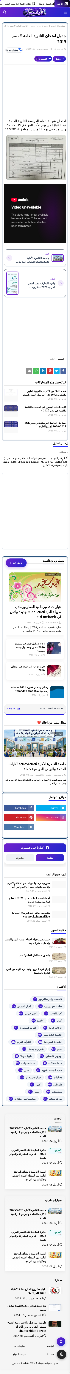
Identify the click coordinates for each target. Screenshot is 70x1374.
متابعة (50, 857)
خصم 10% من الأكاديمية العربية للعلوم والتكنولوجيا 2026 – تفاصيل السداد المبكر (44, 393)
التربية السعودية (25, 1027)
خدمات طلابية (53, 1063)
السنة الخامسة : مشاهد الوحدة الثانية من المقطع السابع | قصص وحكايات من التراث (29, 1175)
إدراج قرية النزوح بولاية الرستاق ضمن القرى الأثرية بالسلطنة (28, 971)
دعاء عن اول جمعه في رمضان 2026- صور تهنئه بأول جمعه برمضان (30, 647)
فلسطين (55, 1084)
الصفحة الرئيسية (58, 25)
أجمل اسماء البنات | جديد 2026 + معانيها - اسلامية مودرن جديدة (28, 900)
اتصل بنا (50, 1354)
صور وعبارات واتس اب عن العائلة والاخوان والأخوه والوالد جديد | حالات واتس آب (28, 885)
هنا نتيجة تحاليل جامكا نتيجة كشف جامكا (26, 1308)
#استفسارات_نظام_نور (48, 999)
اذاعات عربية (53, 1027)
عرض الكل (17, 562)
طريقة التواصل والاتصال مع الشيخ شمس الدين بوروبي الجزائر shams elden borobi (26, 1326)
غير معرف (58, 48)
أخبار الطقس (21, 1006)
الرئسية (50, 1346)
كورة (35, 1084)
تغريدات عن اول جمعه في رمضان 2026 (28, 668)
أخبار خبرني (28, 1013)
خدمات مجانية (25, 1063)
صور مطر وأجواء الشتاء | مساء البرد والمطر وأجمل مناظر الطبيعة (27, 941)
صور (23, 1070)
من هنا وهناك (52, 1098)
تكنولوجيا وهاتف (33, 1049)
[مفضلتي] (61, 1341)
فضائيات (55, 1077)
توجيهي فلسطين (51, 1056)
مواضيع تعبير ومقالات (22, 1098)
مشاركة (20, 858)
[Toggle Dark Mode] (61, 1354)
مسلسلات (54, 1091)
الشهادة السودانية (50, 1042)
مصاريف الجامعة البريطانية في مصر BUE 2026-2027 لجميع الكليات (45, 424)
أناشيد (37, 1020)
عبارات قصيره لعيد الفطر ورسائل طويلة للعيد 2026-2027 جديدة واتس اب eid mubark (35, 612)
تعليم (45, 25)
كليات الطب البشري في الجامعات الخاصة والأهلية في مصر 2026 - (45, 408)
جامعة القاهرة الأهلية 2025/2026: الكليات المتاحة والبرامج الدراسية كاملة (37, 766)
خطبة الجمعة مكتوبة (49, 1070)
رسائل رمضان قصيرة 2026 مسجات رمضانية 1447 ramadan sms (29, 689)
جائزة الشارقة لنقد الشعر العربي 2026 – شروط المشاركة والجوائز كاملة (27, 1153)
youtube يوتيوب (50, 1006)
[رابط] (35, 157)
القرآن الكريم (21, 1042)
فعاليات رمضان (30, 1077)
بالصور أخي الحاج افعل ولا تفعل (34, 955)
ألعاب (57, 1020)
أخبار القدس (53, 1013)
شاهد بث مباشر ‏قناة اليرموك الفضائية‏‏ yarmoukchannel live (31, 914)
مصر (33, 1091)
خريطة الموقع (19, 1354)
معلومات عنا (19, 1346)
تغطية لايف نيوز (20, 1363)
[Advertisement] (35, 91)
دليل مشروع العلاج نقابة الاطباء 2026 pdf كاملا (28, 1291)
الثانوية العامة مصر (50, 1034)
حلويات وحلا (24, 1056)
